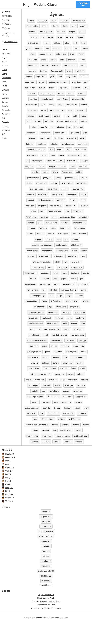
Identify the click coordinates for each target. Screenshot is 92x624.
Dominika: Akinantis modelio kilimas (46, 601)
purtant (55, 363)
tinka (77, 48)
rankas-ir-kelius (50, 368)
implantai (75, 273)
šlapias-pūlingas (80, 436)
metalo (74, 323)
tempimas (42, 205)
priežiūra (34, 363)
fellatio (55, 172)
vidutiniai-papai (78, 20)
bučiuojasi (78, 127)
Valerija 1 (9, 501)
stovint (53, 59)
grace (50, 267)
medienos (59, 318)
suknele (35, 402)
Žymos (7, 28)
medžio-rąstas (52, 323)
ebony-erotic (46, 132)
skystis (83, 194)
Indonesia (6, 130)
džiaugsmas (59, 256)
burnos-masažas (79, 233)
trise (41, 413)
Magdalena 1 (10, 494)
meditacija (80, 318)
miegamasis (71, 76)
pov (65, 357)
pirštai (85, 48)
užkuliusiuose (80, 149)
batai (62, 228)
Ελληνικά (6, 53)
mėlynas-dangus (37, 189)
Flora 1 (8, 481)
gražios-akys (62, 267)
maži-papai (46, 318)
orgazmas (84, 76)
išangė (81, 54)
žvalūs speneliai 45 (46, 571)
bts (69, 127)
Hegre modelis (46, 594)
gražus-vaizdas (31, 273)
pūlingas (57, 43)
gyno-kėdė (75, 132)
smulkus (83, 26)
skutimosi (81, 385)
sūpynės (73, 200)
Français (5, 122)
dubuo (74, 250)
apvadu (31, 222)
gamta (28, 48)
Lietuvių (5, 89)
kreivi (86, 87)
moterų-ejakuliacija (51, 329)
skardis (58, 385)
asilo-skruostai (51, 222)
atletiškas (65, 222)
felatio (57, 262)
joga (55, 278)
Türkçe (4, 73)
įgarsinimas (46, 436)
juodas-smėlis (70, 177)
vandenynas (32, 155)
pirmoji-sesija (78, 346)
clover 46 (46, 511)
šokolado (34, 441)
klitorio (50, 37)
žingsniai (67, 441)
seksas (80, 374)
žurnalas (79, 441)
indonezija (81, 110)
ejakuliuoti (72, 256)
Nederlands (6, 77)
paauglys (82, 340)
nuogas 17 (46, 580)
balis (83, 43)
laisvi (51, 295)
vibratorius (84, 205)
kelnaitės (76, 87)
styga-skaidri (81, 396)
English (5, 57)
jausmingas (32, 65)
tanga (83, 200)
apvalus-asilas (32, 26)
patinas (54, 346)
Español (5, 106)
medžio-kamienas (36, 323)
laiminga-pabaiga (38, 295)
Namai (7, 11)
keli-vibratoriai (32, 290)
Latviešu (5, 49)
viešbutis (45, 430)
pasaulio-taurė (47, 99)
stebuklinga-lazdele (35, 396)
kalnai (56, 284)
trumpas (32, 31)
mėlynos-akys (33, 43)
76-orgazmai (31, 217)
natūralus (54, 144)
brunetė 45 (46, 541)
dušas (72, 166)
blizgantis (29, 166)
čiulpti (61, 155)
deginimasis (31, 132)
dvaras (84, 250)
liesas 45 (46, 551)
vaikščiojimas (74, 419)
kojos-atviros (41, 183)
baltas (53, 228)
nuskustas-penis (77, 335)
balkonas (43, 228)
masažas (32, 93)
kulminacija (71, 138)
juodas (58, 177)
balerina (32, 228)
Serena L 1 (9, 497)
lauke (60, 37)
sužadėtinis (61, 200)
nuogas (72, 31)
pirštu (47, 351)
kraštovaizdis (44, 116)
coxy (58, 239)
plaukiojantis (71, 351)
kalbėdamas (45, 284)
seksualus (52, 379)
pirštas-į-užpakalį (34, 351)
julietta (73, 278)
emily (83, 256)
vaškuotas (49, 121)
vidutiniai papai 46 (46, 531)
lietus (44, 301)
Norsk (4, 94)
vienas (86, 424)
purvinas (30, 194)
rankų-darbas (57, 194)
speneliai (57, 48)
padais (44, 59)
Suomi (4, 61)
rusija (74, 26)
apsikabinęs (30, 87)
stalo (69, 149)
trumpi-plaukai (53, 413)
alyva (69, 71)
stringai (31, 200)
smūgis (35, 391)
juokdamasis (45, 138)
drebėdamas (47, 250)
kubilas (84, 290)
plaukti (83, 351)
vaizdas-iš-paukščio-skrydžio (36, 424)
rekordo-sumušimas (68, 368)
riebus (83, 116)
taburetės (46, 407)
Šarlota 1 (9, 470)
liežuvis (85, 301)
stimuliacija (67, 396)
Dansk (4, 81)
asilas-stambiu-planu (54, 160)
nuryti (45, 335)
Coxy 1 (8, 474)
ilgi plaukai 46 (46, 516)
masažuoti (66, 312)
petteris (64, 189)
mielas (53, 20)
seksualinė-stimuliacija (35, 379)
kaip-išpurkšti (30, 284)
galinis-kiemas (60, 132)
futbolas (52, 87)
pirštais (42, 82)
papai (44, 346)
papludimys (82, 144)
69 (27, 160)
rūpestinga (59, 374)
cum (66, 239)
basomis (34, 37)
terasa (77, 407)
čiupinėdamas (32, 436)
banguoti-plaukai (45, 54)
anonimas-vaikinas (67, 217)
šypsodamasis (57, 71)
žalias (32, 54)
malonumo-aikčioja (36, 312)
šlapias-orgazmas (63, 436)
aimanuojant (37, 160)
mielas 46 (46, 521)
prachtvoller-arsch (78, 357)
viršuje (44, 155)
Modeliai (7, 24)
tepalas (57, 407)
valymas (65, 424)
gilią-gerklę (76, 262)
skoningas (69, 385)
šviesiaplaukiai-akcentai (66, 121)
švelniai (57, 441)
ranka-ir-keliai (33, 368)
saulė (29, 121)
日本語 (4, 69)
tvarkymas (82, 413)
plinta (67, 43)
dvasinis (31, 256)
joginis (64, 278)
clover (31, 20)
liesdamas (33, 59)
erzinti (43, 110)
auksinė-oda (72, 104)
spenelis (32, 71)
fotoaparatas (67, 172)
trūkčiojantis (70, 205)
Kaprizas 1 (9, 467)
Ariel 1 (8, 464)
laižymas (29, 144)
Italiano (5, 102)
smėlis (59, 149)
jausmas (31, 116)
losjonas (57, 116)
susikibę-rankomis (45, 200)
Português (6, 110)
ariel (39, 222)
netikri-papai (78, 329)
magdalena (74, 306)
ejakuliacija (83, 166)
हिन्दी (3, 134)
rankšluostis (43, 194)
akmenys (44, 217)
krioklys (54, 183)
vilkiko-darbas (65, 430)
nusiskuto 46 (46, 526)
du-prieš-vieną (62, 250)
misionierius (35, 329)
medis (69, 318)
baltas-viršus (72, 160)
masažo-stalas (66, 183)
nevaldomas (34, 335)
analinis (84, 121)
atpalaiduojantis (79, 222)
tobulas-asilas (55, 205)
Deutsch (5, 126)
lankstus (79, 295)
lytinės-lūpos (61, 306)
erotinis (45, 172)
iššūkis (33, 278)
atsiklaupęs (79, 71)
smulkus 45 (46, 561)
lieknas (55, 26)
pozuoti (46, 43)
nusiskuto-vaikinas (59, 335)
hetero (55, 273)
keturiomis (59, 138)
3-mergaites (77, 211)
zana (53, 155)
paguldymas (30, 82)
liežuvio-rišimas (72, 301)
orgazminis (70, 340)
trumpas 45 (46, 566)
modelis (71, 93)
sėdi (62, 59)
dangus (75, 239)
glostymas (47, 177)
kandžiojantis (83, 284)
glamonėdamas (33, 177)
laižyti (60, 295)
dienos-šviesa (32, 250)
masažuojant (82, 183)
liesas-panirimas (31, 301)
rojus (51, 149)
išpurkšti (32, 138)
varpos (38, 121)
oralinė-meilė (56, 340)
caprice (38, 239)
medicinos (42, 144)
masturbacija (80, 312)
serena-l (84, 379)
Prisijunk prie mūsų (83, 4)
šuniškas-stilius (74, 155)
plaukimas (58, 351)
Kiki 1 (7, 491)
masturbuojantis (70, 65)
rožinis (82, 368)
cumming (40, 166)
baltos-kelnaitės (57, 127)
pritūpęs (45, 363)
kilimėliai (53, 290)
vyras (42, 211)
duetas (82, 59)
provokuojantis (77, 189)
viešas (35, 430)
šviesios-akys (31, 104)
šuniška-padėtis (54, 211)
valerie (55, 424)
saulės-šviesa (62, 99)
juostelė (84, 177)
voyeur (78, 430)
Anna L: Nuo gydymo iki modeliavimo (46, 608)
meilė (65, 323)
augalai (29, 76)
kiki (44, 290)
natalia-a (81, 93)
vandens (69, 37)
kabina (29, 183)
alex (53, 217)
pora (47, 48)
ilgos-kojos (64, 87)
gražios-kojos (76, 267)
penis (67, 116)
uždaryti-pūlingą (47, 419)
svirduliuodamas (31, 407)
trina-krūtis (31, 413)
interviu (86, 273)
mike (83, 323)
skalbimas (47, 385)
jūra (81, 278)
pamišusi (33, 99)
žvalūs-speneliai (46, 31)
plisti (75, 43)
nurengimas (52, 189)
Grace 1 (8, 484)
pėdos (81, 31)
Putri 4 (8, 460)
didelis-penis (76, 245)
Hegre (40, 4)
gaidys (79, 172)
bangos (85, 160)
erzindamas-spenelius (42, 262)
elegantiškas (41, 76)
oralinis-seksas (68, 144)
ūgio (43, 104)
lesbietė (45, 65)
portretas (56, 357)
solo (43, 391)
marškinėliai (53, 312)
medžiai (38, 48)
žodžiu (51, 104)
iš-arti (72, 54)
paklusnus (34, 346)
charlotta (49, 239)
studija (67, 48)
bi (69, 228)
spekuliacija (54, 391)
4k (85, 155)
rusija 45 (46, 556)
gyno (70, 110)
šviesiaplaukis (78, 99)
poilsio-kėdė (33, 357)
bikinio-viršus (79, 228)
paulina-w (65, 346)
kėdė (82, 138)
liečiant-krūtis (56, 301)
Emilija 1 (8, 477)
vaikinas (61, 419)
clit (43, 37)
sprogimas (77, 391)
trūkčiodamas (68, 413)
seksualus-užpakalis (69, 379)
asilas (33, 127)
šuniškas (46, 441)
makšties (55, 65)
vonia (33, 211)
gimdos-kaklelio (38, 267)
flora (65, 262)
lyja (50, 306)
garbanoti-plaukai (57, 110)
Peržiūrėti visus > (46, 585)
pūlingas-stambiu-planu (58, 82)
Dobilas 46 (9, 454)
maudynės (33, 318)
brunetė (45, 26)
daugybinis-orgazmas (57, 166)
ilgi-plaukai (42, 20)
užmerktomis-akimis (80, 82)
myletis (66, 329)
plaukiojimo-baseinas (36, 149)
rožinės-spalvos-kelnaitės (41, 374)
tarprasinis (30, 205)
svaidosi (78, 402)
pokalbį (45, 357)
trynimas (43, 71)
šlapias (80, 37)
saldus (70, 374)
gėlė (85, 132)
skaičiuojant (33, 385)
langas (69, 295)
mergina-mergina (47, 93)
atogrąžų (43, 127)
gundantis (45, 273)
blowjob (84, 104)
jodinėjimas (44, 278)
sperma (66, 391)
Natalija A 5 (10, 457)
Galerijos (8, 15)
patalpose (61, 31)
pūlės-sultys (67, 363)
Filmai (6, 20)
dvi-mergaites (44, 256)
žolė (67, 211)
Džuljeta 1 (9, 487)
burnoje (51, 233)
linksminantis (39, 306)
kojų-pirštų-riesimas (69, 290)
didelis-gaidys (61, 245)
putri (75, 116)
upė (35, 419)
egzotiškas (32, 110)
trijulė (86, 407)
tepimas (67, 407)
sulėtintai (46, 402)
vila (54, 430)
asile (60, 104)
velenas (76, 424)
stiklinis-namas (53, 396)
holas (65, 273)
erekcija (35, 172)
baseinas (71, 59)
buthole (42, 87)
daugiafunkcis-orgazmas (42, 245)
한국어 (4, 138)
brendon (40, 233)
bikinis (30, 233)
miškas (60, 93)
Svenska (5, 98)
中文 (3, 118)
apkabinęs (83, 217)
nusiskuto (64, 20)
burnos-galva (63, 233)
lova (60, 76)
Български (6, 114)
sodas (83, 65)
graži (52, 76)
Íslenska (5, 65)
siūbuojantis (72, 194)
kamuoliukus (68, 284)
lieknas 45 (46, 546)
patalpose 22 (46, 575)
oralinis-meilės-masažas (37, 340)
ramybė (79, 363)
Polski (4, 85)
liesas (65, 26)
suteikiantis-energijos (62, 402)
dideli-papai (61, 54)
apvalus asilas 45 (46, 536)
